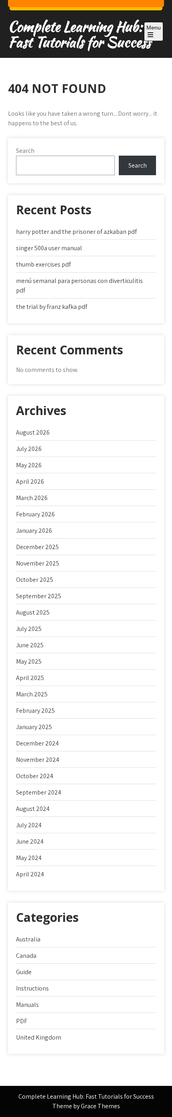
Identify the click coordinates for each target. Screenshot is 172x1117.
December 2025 (37, 547)
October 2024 (34, 776)
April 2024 (30, 874)
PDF (21, 1021)
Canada (26, 955)
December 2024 (37, 743)
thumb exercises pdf (43, 264)
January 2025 (34, 727)
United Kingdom (38, 1037)
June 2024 (30, 841)
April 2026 (30, 481)
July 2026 (29, 449)
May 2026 (29, 465)
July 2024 (29, 825)
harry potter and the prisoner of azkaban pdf (76, 231)
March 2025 (32, 694)
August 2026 (33, 432)
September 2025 (38, 596)
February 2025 (35, 710)
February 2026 (35, 514)
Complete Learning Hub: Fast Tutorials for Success (79, 34)
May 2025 (29, 661)
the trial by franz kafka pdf (51, 306)
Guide (24, 972)
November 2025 (37, 563)
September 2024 (38, 792)
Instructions (32, 988)
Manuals (27, 1004)
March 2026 (32, 498)
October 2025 (34, 579)
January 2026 (34, 530)
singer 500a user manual (49, 248)
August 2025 (33, 612)
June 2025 (30, 645)
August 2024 (33, 809)
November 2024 (37, 759)
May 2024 (29, 858)
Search (25, 150)
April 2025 (30, 678)
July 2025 (29, 629)
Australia (28, 939)
